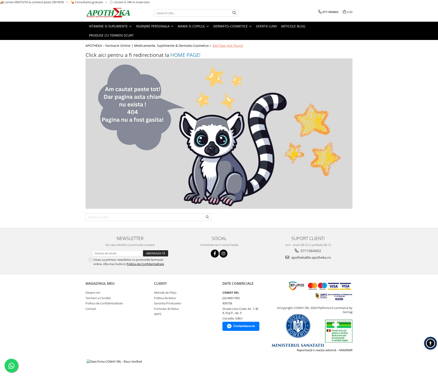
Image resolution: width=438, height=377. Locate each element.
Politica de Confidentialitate (145, 264)
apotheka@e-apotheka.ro (310, 257)
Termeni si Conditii (98, 298)
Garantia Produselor (167, 303)
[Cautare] (234, 13)
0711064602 (310, 250)
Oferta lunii (266, 26)
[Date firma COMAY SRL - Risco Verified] (114, 361)
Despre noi (93, 292)
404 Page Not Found (227, 45)
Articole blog (293, 26)
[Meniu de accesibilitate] (430, 343)
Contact (91, 309)
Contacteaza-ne (244, 326)
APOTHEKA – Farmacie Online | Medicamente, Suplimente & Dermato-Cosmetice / (149, 45)
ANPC (158, 314)
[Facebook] (215, 254)
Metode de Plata (165, 292)
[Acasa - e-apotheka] (108, 13)
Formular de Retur (166, 309)
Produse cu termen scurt (111, 35)
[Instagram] (223, 254)
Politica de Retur (165, 298)
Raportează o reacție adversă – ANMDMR (324, 350)
